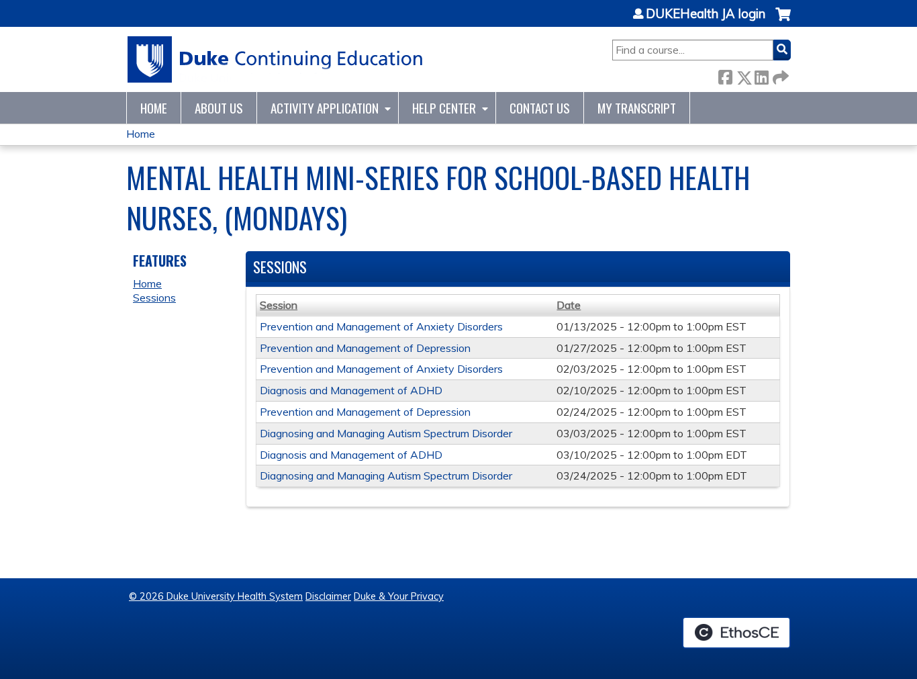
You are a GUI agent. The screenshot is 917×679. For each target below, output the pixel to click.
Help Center (444, 108)
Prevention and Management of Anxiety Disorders (381, 326)
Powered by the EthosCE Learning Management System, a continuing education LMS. (736, 633)
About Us (219, 108)
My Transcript (636, 108)
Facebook (725, 75)
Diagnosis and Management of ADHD (351, 390)
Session (278, 305)
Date (569, 305)
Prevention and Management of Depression (365, 348)
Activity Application (325, 108)
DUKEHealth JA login (705, 14)
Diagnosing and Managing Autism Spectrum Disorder (386, 433)
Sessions (154, 297)
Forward (779, 75)
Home (153, 108)
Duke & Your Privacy (399, 596)
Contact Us (540, 108)
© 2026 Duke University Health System (216, 596)
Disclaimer (328, 596)
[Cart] (783, 21)
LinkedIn (761, 75)
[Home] (275, 59)
